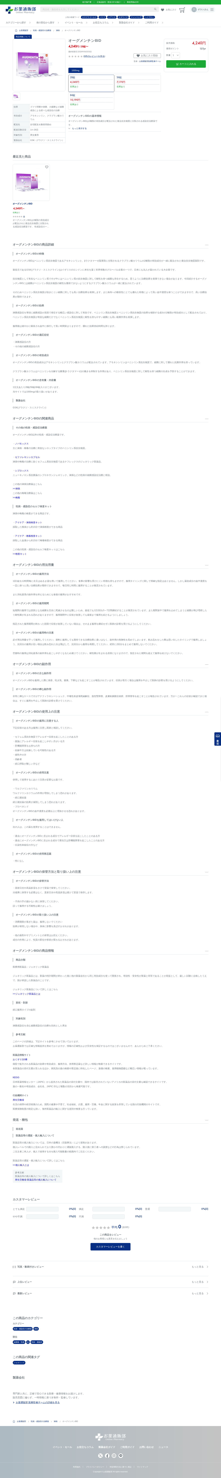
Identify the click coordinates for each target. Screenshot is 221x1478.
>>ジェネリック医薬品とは (26, 994)
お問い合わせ (146, 1447)
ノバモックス (22, 443)
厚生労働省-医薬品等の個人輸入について (35, 1179)
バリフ (102, 17)
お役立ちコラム (101, 22)
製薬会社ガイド (127, 22)
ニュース (163, 1447)
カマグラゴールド (89, 17)
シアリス (111, 17)
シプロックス (22, 470)
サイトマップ (142, 1467)
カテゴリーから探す (16, 22)
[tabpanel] (39, 65)
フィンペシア (136, 17)
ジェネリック (19, 1363)
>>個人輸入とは (21, 1165)
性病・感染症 (36, 1342)
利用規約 (76, 1467)
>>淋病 (16, 488)
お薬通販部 (23, 30)
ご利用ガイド (152, 22)
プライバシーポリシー (95, 1467)
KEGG (16, 1077)
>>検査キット (20, 554)
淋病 (58, 30)
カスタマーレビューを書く (110, 1246)
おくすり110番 (20, 1059)
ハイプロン (149, 17)
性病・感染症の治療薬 (42, 30)
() (94, 56)
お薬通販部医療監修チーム (150, 61)
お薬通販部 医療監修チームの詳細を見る (38, 1402)
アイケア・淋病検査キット (28, 522)
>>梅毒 (16, 497)
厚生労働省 (18, 1100)
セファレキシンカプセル (27, 457)
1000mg (75, 70)
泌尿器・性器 (19, 1342)
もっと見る (198, 1266)
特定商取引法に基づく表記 (120, 1467)
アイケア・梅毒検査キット (28, 536)
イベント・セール (74, 22)
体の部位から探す (45, 22)
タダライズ (123, 17)
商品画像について (23, 37)
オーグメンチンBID (22, 203)
